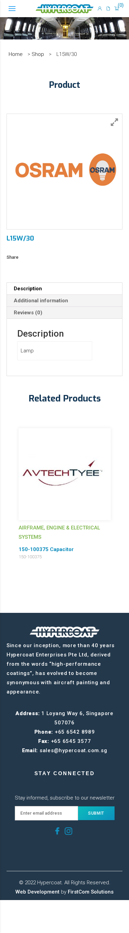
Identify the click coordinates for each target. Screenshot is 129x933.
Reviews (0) (28, 313)
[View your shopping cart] (116, 8)
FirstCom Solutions (91, 892)
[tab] (64, 289)
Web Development (37, 892)
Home (16, 54)
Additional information (41, 301)
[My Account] (100, 8)
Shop (38, 54)
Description (28, 288)
